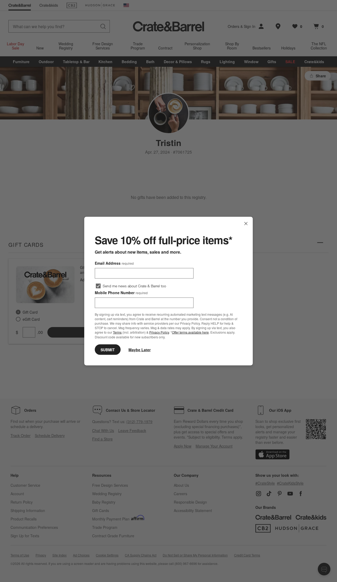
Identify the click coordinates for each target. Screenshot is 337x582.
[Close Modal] (246, 223)
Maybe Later (139, 349)
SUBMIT (108, 349)
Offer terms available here (190, 332)
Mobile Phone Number (121, 292)
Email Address (114, 263)
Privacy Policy (159, 332)
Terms (117, 332)
